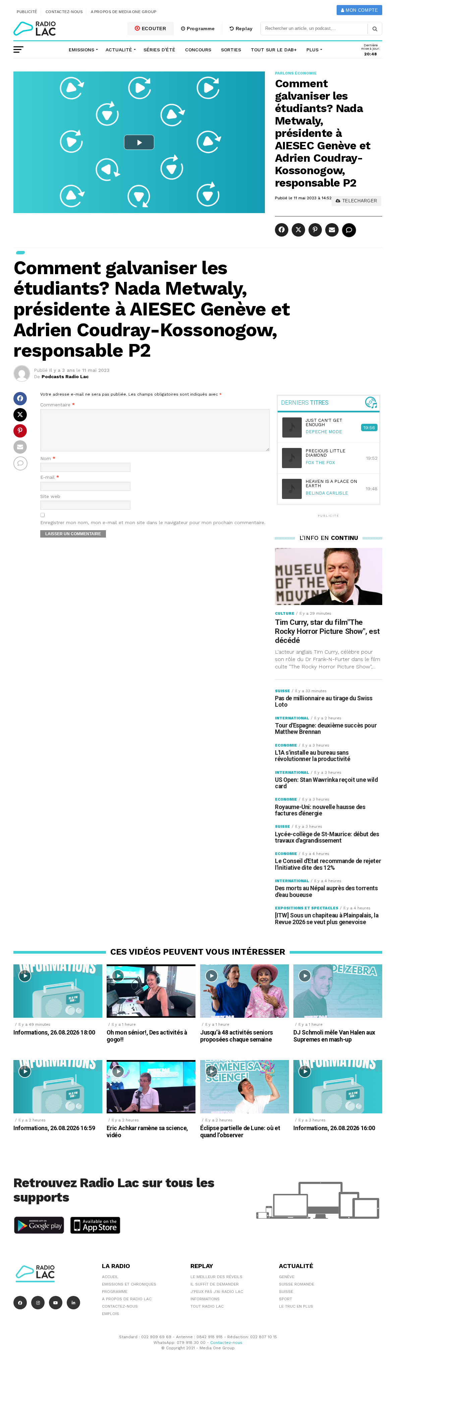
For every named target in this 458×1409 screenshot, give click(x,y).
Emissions (81, 49)
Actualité (119, 49)
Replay (243, 28)
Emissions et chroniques (129, 1284)
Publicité (27, 12)
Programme (200, 28)
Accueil (110, 1276)
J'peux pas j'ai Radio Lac (216, 1291)
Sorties (231, 49)
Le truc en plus (296, 1306)
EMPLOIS (110, 1313)
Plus (312, 49)
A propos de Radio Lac (127, 1299)
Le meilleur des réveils (216, 1276)
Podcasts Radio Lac (65, 376)
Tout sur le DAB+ (274, 49)
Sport (285, 1299)
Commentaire (57, 404)
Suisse (286, 1291)
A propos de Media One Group (124, 12)
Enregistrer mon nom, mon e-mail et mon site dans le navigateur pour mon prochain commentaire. (153, 522)
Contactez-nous (64, 12)
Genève (286, 1276)
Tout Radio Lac (207, 1306)
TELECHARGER (359, 200)
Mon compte (361, 10)
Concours (198, 49)
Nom (47, 458)
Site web (50, 496)
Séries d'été (159, 49)
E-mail (49, 477)
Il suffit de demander (214, 1284)
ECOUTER (153, 28)
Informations (205, 1299)
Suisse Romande (296, 1284)
